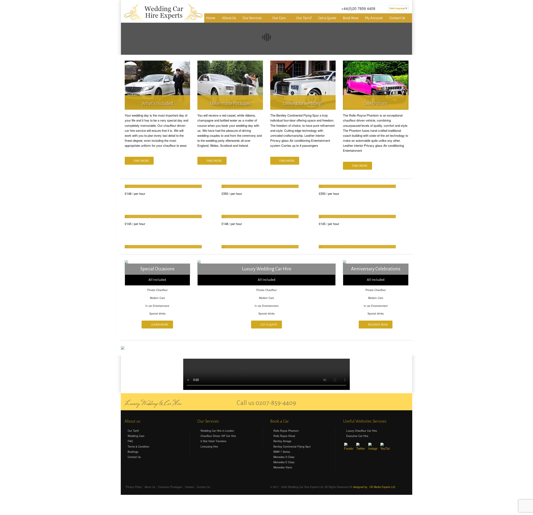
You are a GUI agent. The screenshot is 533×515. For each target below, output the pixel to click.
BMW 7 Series (281, 452)
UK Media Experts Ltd (382, 487)
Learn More (159, 324)
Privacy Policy (134, 487)
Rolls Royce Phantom (286, 431)
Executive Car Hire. (357, 436)
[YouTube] (385, 447)
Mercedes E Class (283, 462)
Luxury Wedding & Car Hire (153, 404)
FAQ (130, 441)
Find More (141, 160)
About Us (229, 18)
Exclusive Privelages (170, 487)
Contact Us (397, 18)
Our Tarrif (303, 18)
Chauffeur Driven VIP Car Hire (218, 436)
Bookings (133, 452)
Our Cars (279, 18)
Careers (189, 487)
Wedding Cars (136, 436)
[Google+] (401, 402)
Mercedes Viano (282, 467)
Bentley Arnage (282, 441)
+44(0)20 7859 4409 (358, 8)
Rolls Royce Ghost (284, 436)
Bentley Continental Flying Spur (292, 446)
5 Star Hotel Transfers (213, 441)
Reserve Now (377, 324)
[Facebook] (386, 402)
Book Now (350, 18)
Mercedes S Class (283, 457)
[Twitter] (394, 402)
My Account (374, 18)
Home (210, 18)
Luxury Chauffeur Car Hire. (362, 431)
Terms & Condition (138, 446)
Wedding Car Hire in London (217, 431)
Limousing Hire (209, 446)
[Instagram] (372, 447)
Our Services (252, 18)
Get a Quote (327, 18)
